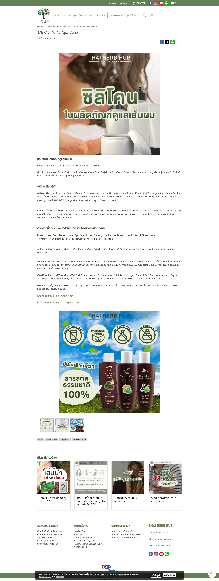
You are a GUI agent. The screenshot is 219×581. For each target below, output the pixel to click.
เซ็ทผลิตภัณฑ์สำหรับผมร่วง (49, 531)
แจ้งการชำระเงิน (81, 534)
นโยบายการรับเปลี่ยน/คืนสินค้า (124, 537)
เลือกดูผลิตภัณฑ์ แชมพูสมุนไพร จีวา (55, 296)
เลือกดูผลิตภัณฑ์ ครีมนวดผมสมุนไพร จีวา (58, 302)
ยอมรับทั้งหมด (169, 575)
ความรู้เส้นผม (97, 15)
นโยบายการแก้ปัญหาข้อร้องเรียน (126, 534)
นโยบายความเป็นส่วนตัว (122, 531)
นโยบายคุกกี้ (60, 576)
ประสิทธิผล (115, 15)
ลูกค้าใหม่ (131, 15)
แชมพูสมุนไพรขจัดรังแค (47, 543)
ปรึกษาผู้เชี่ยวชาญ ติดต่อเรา (86, 540)
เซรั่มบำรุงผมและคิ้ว (45, 540)
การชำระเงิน (79, 531)
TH (176, 3)
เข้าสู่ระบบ (112, 3)
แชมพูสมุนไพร (76, 15)
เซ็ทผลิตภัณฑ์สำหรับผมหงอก (50, 534)
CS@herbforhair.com (160, 539)
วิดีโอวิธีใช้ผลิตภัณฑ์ (83, 537)
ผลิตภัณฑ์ (58, 15)
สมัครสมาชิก (125, 3)
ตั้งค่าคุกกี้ (156, 575)
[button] (144, 15)
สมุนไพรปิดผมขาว (45, 537)
